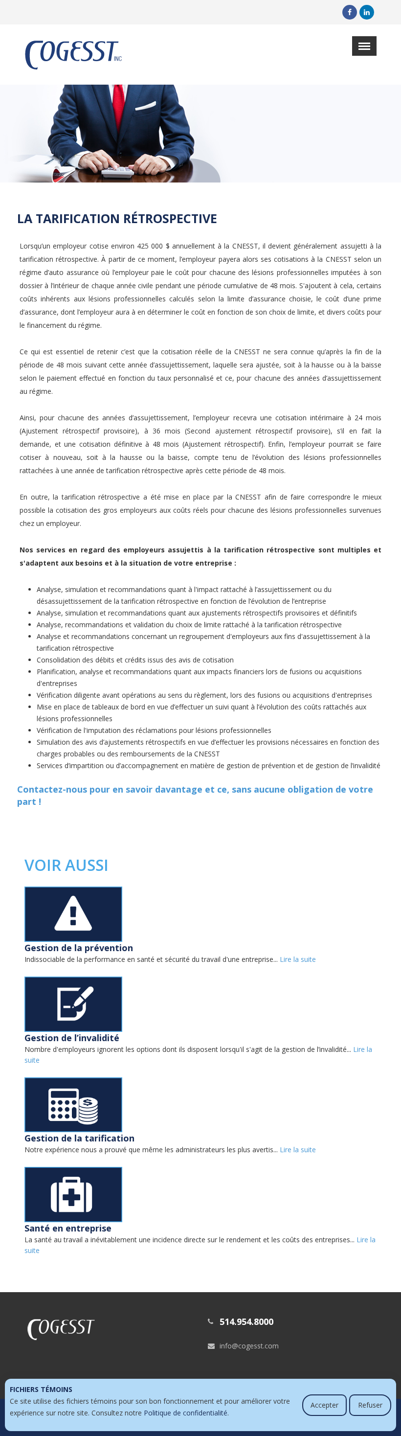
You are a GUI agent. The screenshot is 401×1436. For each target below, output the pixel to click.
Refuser (370, 1405)
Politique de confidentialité (185, 1412)
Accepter (324, 1405)
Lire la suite (298, 959)
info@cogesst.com (249, 1345)
